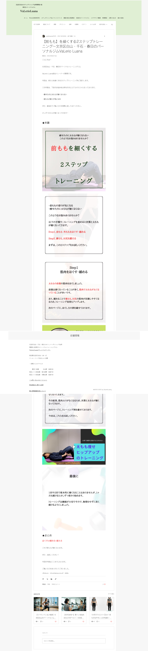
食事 (70, 24)
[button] (112, 24)
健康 (55, 24)
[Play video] (74, 447)
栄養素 (76, 24)
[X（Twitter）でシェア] (47, 579)
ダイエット (63, 24)
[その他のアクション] (105, 36)
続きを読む (102, 24)
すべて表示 (111, 593)
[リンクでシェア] (55, 579)
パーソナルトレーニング (56, 573)
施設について (46, 24)
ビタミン (84, 24)
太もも (66, 573)
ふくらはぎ (93, 24)
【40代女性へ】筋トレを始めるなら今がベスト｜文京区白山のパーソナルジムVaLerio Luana (74, 616)
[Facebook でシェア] (43, 579)
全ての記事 (37, 24)
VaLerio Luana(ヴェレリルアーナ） (40, 350)
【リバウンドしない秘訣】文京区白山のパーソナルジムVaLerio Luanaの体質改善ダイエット (46, 616)
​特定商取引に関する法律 (36, 385)
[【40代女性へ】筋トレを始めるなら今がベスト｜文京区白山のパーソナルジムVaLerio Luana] (74, 604)
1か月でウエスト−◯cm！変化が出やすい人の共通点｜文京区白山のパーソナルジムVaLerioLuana (101, 616)
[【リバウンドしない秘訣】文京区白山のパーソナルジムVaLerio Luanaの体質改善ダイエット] (46, 604)
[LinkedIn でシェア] (51, 579)
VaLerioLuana (29, 11)
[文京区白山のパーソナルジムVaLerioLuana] (101, 604)
